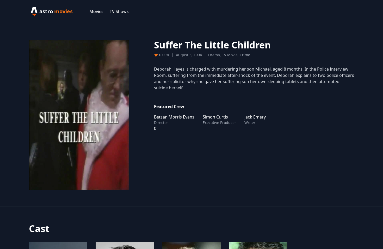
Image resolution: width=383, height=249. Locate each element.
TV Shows (119, 11)
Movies (96, 11)
